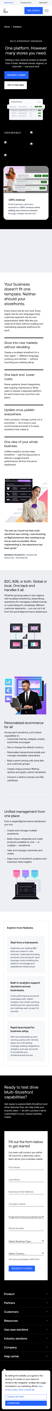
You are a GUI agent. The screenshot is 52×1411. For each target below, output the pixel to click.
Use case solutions (16, 1329)
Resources (11, 1320)
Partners (9, 1303)
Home (7, 27)
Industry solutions (15, 1338)
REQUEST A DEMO (22, 1268)
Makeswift (43, 3)
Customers (11, 1312)
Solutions (17, 27)
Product (9, 1294)
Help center (11, 1356)
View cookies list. (27, 1389)
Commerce (8, 3)
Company (10, 1347)
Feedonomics (26, 3)
